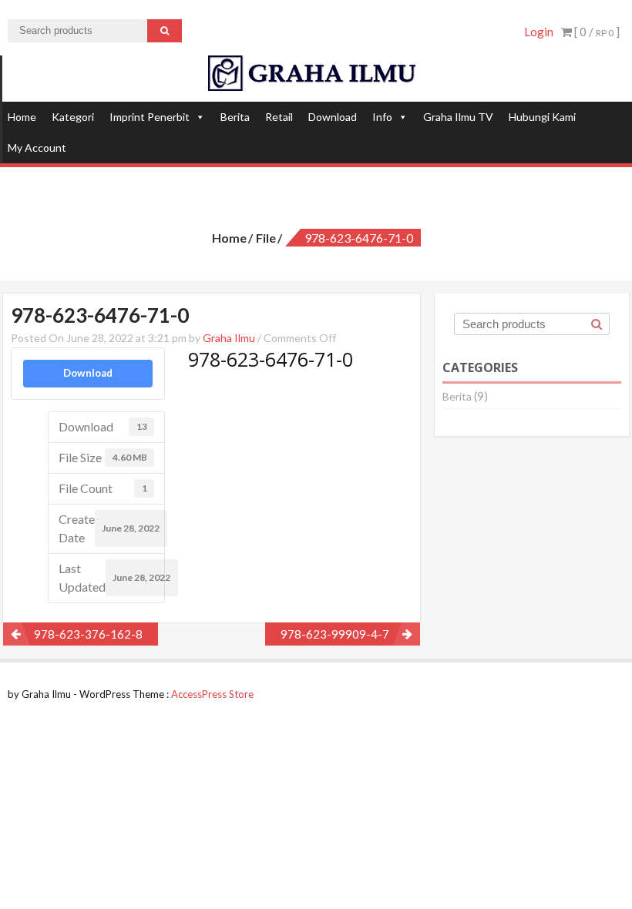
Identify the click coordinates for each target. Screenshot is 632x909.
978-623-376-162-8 (88, 634)
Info (382, 116)
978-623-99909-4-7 (335, 634)
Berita (235, 116)
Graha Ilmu (229, 337)
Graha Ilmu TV (458, 116)
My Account (37, 147)
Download (332, 116)
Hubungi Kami (542, 116)
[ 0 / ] (596, 32)
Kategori (73, 116)
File (266, 237)
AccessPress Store (212, 694)
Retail (279, 116)
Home (22, 116)
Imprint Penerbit (149, 116)
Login (538, 32)
